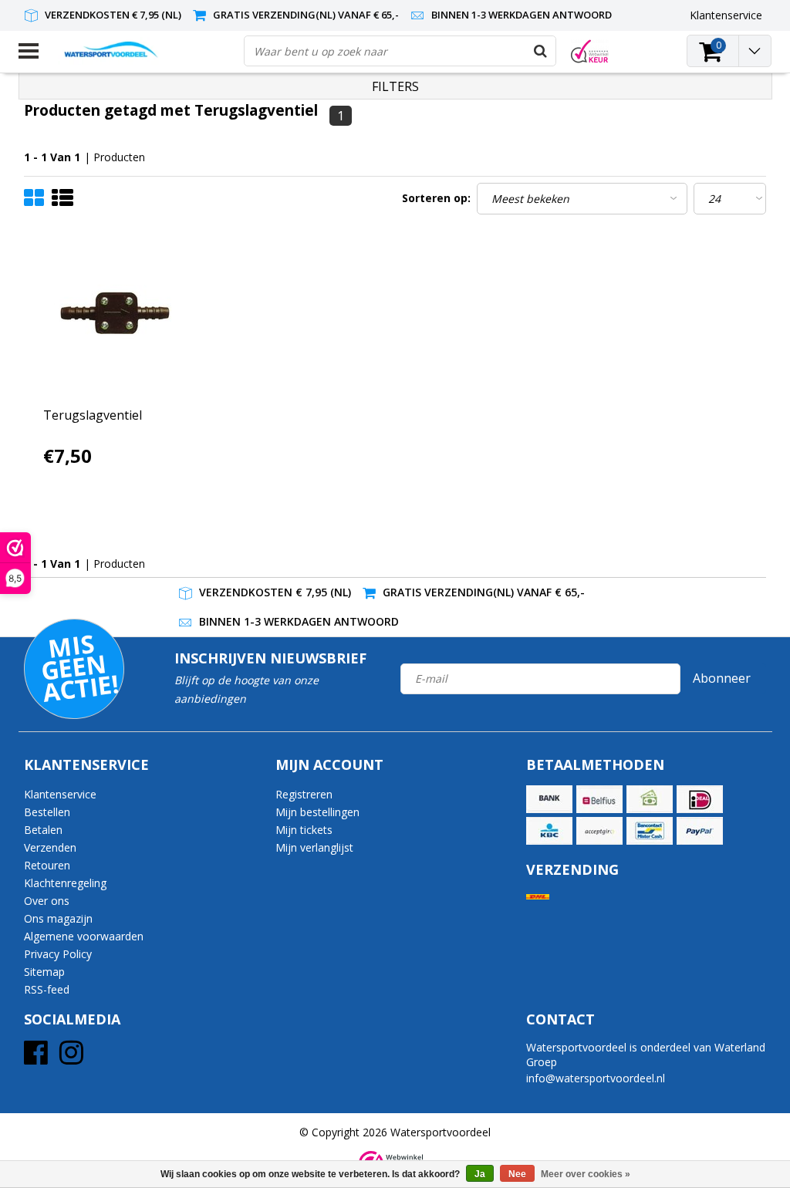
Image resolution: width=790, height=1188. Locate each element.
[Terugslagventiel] (117, 316)
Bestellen (47, 812)
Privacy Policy (58, 954)
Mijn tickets (304, 829)
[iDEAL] (700, 799)
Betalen (43, 829)
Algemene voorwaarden (83, 936)
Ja (479, 1174)
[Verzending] (537, 896)
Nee (517, 1174)
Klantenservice (60, 794)
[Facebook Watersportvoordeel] (36, 1058)
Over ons (46, 900)
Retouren (47, 865)
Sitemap (44, 971)
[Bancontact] (649, 831)
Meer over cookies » (585, 1174)
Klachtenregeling (65, 883)
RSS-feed (46, 989)
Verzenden (50, 847)
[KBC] (549, 831)
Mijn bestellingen (317, 812)
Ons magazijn (58, 918)
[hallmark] (590, 51)
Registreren (304, 794)
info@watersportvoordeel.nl (595, 1078)
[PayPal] (700, 831)
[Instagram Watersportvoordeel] (71, 1058)
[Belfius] (599, 799)
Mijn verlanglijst (314, 847)
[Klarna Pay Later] (599, 831)
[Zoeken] (540, 51)
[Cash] (649, 799)
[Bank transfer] (549, 799)
